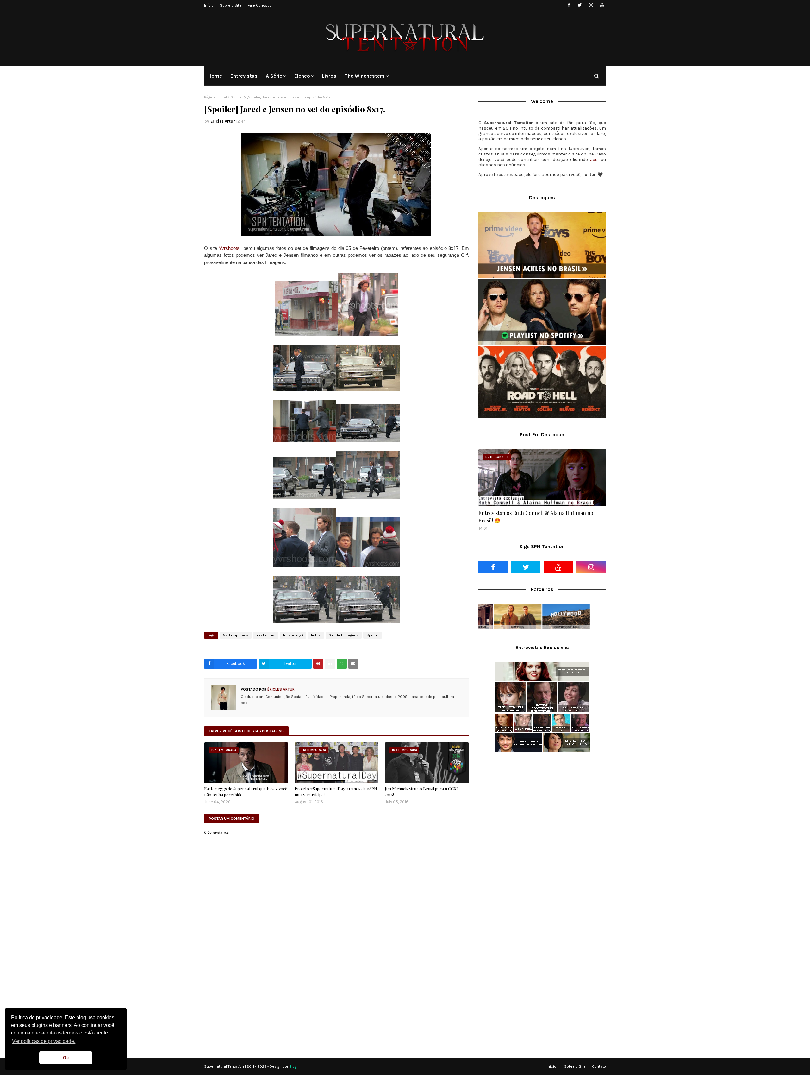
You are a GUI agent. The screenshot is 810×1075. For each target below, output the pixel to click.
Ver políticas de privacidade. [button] (43, 1041)
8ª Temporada (235, 635)
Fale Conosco (260, 5)
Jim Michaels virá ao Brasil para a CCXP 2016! (422, 792)
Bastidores (265, 635)
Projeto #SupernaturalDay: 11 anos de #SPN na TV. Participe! (336, 792)
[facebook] (569, 5)
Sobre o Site (230, 5)
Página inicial (215, 97)
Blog (292, 1066)
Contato (599, 1066)
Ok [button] (66, 1057)
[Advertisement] (542, 807)
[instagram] (591, 5)
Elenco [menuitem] (302, 76)
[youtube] (602, 5)
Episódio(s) (293, 635)
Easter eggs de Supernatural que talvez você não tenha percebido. (245, 792)
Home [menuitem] (215, 76)
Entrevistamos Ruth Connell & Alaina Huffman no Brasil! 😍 (535, 516)
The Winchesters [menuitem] (365, 76)
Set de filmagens (343, 635)
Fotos (316, 635)
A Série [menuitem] (274, 76)
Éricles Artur (222, 121)
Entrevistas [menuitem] (244, 76)
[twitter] (580, 5)
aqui (594, 159)
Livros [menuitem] (329, 76)
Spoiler (237, 97)
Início (209, 5)
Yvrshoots (229, 248)
